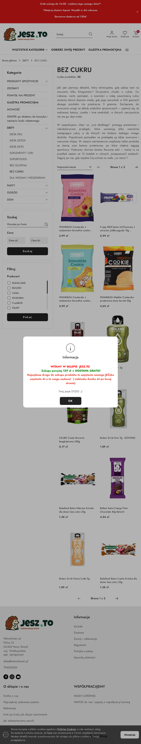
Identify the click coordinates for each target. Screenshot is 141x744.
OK (70, 401)
